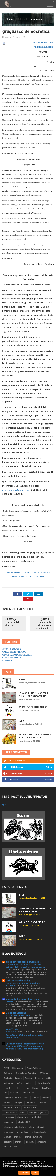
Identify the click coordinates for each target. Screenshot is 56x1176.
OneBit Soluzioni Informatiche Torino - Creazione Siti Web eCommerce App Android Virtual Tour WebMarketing (25, 1046)
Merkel (17, 1088)
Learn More (24, 1173)
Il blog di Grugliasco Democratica (23, 962)
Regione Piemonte (12, 1097)
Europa (18, 1078)
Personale (15, 1093)
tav (15, 1147)
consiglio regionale (38, 1112)
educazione (9, 1122)
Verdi (17, 1107)
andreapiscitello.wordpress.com (23, 999)
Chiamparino (17, 1068)
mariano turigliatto (33, 1137)
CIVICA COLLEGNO (12, 648)
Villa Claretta (29, 1107)
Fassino (28, 1078)
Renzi (26, 1097)
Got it (35, 1173)
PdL (5, 1093)
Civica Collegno (34, 1068)
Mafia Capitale (43, 1083)
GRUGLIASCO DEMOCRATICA (17, 654)
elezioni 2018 (24, 1122)
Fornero (39, 1078)
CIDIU (6, 1068)
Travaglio (18, 1102)
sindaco (7, 1147)
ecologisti (36, 1117)
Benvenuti (11, 1031)
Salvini (36, 1097)
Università (30, 1102)
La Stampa (8, 1083)
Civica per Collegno (16, 1013)
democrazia (22, 1117)
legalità (7, 1137)
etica (31, 1127)
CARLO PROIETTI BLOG (14, 651)
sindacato (41, 1142)
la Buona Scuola (39, 1132)
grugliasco (8, 1132)
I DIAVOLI (7, 660)
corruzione (9, 1117)
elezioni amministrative (15, 1127)
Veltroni (42, 1102)
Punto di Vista (29, 1093)
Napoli (35, 1088)
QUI (4, 804)
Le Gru (19, 1083)
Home (10, 19)
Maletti (7, 1088)
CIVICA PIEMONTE (11, 657)
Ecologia (8, 1078)
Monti (26, 1088)
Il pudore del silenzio (12, 623)
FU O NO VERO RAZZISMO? (18, 1015)
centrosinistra (10, 1112)
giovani (40, 1127)
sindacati (30, 1142)
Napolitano (46, 1088)
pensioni (8, 1142)
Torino (7, 1102)
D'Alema (44, 1073)
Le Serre (30, 1083)
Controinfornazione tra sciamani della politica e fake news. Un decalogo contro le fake (27, 967)
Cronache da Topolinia (26, 1073)
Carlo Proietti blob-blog (18, 980)
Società (45, 1097)
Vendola (8, 1107)
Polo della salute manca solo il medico (43, 625)
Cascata (10, 1001)
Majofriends (12, 1029)
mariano (18, 1137)
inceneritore (22, 1132)
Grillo (48, 1078)
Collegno (8, 1073)
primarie (19, 1142)
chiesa (23, 1112)
